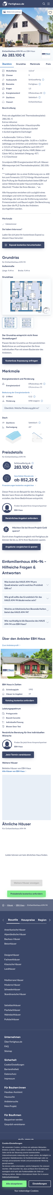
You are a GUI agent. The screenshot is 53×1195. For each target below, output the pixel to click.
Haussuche (9, 1096)
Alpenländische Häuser (15, 934)
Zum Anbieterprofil (10, 645)
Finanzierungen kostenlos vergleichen (18, 485)
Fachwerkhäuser (12, 959)
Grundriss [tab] (21, 64)
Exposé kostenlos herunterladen (25, 245)
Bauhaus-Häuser (12, 939)
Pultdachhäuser (11, 1019)
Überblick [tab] (7, 64)
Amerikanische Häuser (14, 929)
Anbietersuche (11, 1101)
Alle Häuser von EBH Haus (13, 771)
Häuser (10, 905)
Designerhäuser (11, 955)
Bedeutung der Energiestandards (16, 392)
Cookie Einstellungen (14, 1064)
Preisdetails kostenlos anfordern (26, 893)
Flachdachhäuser (12, 1010)
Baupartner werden (13, 1119)
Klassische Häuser (12, 964)
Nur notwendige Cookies (26, 1191)
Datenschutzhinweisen (10, 1177)
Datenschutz (10, 1074)
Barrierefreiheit (11, 1069)
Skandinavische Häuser (15, 994)
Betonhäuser (10, 943)
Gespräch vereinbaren (14, 1124)
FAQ (6, 1046)
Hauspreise (28, 919)
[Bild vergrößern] (46, 311)
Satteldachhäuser (12, 1005)
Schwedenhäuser (12, 989)
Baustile (13, 919)
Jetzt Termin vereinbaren (18, 754)
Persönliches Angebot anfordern (21, 518)
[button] (44, 3)
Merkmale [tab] (35, 64)
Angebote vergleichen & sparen (21, 546)
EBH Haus (20, 905)
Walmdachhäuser (12, 1014)
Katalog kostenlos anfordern (19, 700)
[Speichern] (50, 12)
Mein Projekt (10, 1106)
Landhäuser (9, 968)
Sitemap (8, 1051)
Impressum (9, 1078)
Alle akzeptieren (14, 1183)
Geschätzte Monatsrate (24, 476)
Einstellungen (40, 1184)
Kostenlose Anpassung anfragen (21, 360)
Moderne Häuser (12, 984)
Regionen (43, 919)
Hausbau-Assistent (13, 1092)
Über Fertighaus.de (13, 1041)
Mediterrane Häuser (13, 980)
